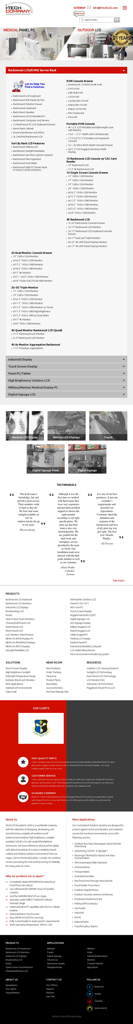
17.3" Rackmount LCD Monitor (28, 333)
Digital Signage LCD (80, 619)
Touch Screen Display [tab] (22, 366)
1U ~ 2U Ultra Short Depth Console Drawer (90, 145)
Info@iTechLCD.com (105, 7)
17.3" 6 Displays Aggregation (28, 348)
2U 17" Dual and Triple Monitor (84, 238)
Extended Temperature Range (21, 676)
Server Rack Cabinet (23, 128)
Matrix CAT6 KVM (77, 109)
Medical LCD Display (25, 437)
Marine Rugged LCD (80, 630)
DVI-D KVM (73, 88)
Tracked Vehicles (95, 963)
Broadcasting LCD (15, 611)
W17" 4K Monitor (22, 272)
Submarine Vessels (56, 963)
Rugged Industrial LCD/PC (83, 615)
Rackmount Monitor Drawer (27, 104)
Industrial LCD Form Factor (100, 684)
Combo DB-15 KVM (78, 100)
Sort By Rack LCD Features (28, 143)
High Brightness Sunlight (18, 672)
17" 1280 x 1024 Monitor (80, 180)
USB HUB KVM (75, 92)
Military (90, 948)
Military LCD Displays (66, 437)
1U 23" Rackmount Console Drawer (86, 223)
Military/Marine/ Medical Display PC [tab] (33, 387)
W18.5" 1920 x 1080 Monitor (83, 204)
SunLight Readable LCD (17, 650)
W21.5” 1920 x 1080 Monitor (83, 208)
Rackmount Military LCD (25, 146)
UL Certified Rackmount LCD (28, 136)
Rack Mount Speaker (23, 112)
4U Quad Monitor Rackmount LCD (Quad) (36, 330)
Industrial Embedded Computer (86, 646)
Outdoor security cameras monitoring (93, 894)
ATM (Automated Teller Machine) (90, 862)
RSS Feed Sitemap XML (57, 691)
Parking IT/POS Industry (86, 903)
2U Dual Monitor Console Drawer (31, 252)
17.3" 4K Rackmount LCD (81, 169)
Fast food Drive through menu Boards (93, 881)
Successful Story (54, 688)
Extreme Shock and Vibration (20, 680)
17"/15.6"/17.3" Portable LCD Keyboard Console (88, 139)
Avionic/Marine (82, 867)
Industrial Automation (97, 956)
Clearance (51, 676)
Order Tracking (53, 672)
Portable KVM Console (80, 123)
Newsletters (11, 985)
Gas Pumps (79, 908)
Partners (50, 992)
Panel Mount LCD (14, 627)
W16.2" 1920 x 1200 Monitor (27, 260)
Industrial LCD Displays (17, 607)
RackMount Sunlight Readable (29, 151)
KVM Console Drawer (79, 81)
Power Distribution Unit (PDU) (28, 132)
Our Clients (11, 989)
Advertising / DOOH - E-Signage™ (91, 851)
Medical (50, 948)
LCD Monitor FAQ (96, 680)
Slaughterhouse (54, 967)
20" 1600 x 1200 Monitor (81, 188)
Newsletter (51, 684)
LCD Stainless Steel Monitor (20, 634)
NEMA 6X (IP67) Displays (18, 646)
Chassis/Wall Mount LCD (18, 623)
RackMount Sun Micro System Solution (33, 155)
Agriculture (92, 967)
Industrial (79, 912)
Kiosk (89, 952)
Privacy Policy (75, 1016)
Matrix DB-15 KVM (77, 104)
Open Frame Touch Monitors (20, 619)
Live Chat (50, 996)
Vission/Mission (13, 992)
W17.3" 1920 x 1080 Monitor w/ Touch (33, 307)
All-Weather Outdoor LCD (83, 599)
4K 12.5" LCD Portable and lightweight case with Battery (90, 128)
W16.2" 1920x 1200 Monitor (82, 192)
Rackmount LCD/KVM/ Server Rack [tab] (32, 70)
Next (59, 728)
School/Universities (84, 876)
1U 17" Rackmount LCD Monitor (84, 227)
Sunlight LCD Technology (99, 672)
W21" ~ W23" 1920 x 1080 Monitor (30, 276)
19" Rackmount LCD (78, 165)
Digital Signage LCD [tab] (22, 394)
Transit (108, 437)
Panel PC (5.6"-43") (79, 603)
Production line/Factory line (88, 899)
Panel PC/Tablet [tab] (19, 373)
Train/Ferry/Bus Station (86, 926)
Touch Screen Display (81, 611)
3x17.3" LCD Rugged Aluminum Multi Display (87, 150)
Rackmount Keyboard (24, 108)
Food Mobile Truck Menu (87, 885)
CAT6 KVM (73, 96)
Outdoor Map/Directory (86, 890)
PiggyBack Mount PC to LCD (101, 688)
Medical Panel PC (78, 642)
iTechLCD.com (58, 1016)
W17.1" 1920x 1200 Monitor (82, 196)
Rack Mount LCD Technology (101, 676)
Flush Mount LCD (14, 630)
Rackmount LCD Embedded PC (29, 116)
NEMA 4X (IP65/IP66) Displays (20, 642)
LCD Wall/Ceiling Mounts (82, 650)
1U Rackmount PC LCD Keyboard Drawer (34, 124)
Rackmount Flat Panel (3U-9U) (28, 100)
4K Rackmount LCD (78, 219)
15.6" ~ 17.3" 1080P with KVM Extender (88, 134)
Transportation (82, 871)
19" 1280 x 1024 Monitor (80, 184)
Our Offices (51, 985)
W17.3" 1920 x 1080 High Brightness (31, 311)
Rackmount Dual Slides (25, 163)
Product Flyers (53, 680)
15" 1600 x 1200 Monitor (80, 176)
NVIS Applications (14, 684)
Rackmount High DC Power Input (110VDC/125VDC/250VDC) (30, 168)
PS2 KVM (72, 117)
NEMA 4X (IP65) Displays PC (19, 638)
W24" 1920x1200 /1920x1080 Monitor (32, 280)
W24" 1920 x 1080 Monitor (27, 323)
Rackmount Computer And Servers (31, 120)
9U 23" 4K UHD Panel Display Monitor (87, 242)
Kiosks (9, 615)
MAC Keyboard (76, 113)
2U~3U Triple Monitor (24, 287)
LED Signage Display (80, 623)
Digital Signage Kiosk (45, 470)
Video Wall (11, 691)
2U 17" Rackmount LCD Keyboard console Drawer (90, 232)
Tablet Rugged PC (79, 634)
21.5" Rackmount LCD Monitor (28, 337)
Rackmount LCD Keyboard (27, 96)
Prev (22, 728)
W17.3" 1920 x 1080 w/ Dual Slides (31, 315)
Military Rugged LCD (80, 627)
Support (50, 989)
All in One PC (76, 607)
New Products (53, 668)
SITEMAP (79, 7)
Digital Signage (87, 470)
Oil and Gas (52, 960)
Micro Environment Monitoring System (89, 654)
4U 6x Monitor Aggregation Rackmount (35, 344)
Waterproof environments (19, 688)
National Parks (81, 922)
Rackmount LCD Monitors (19, 603)
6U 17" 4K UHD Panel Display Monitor (87, 246)
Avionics (91, 960)
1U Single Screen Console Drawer (87, 172)
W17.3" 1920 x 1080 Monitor (83, 200)
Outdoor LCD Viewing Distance (102, 668)
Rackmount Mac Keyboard (27, 159)
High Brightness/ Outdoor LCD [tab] (29, 380)
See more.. (119, 580)
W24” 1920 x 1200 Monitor (82, 212)
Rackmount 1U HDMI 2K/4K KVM (85, 84)
